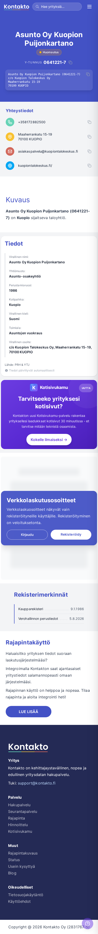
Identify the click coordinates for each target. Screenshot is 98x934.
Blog (12, 873)
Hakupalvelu (19, 804)
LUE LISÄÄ (29, 711)
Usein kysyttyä (21, 866)
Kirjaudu (27, 535)
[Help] (87, 923)
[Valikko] (89, 6)
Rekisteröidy (71, 534)
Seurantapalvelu (22, 811)
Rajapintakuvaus (23, 853)
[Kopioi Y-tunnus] (70, 62)
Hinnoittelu (18, 824)
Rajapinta (16, 818)
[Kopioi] (88, 74)
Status (14, 859)
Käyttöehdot (19, 901)
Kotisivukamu (20, 831)
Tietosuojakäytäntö (25, 894)
